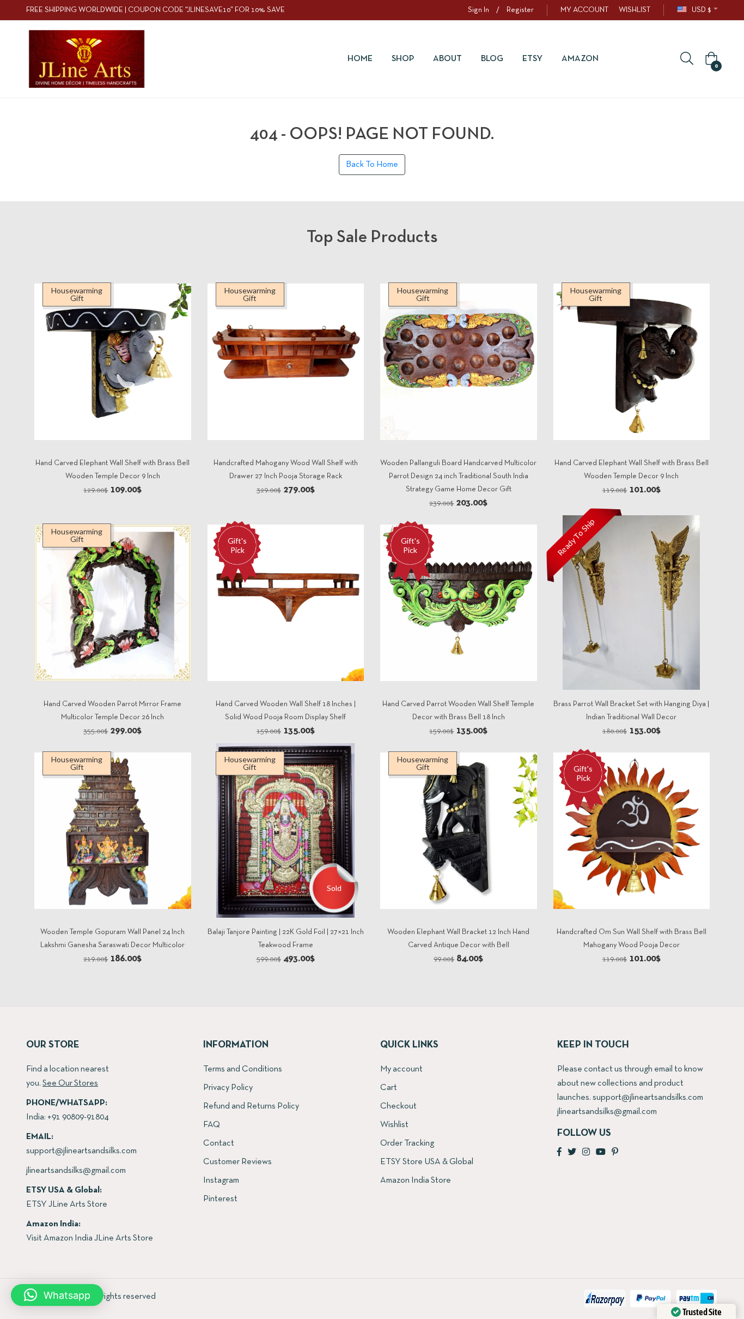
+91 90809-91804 (77, 1117)
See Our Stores (70, 1083)
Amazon (580, 59)
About (447, 59)
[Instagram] (586, 1153)
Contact (218, 1143)
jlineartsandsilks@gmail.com (76, 1171)
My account (401, 1069)
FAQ (211, 1125)
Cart (388, 1088)
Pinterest (220, 1199)
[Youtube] (601, 1153)
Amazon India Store (415, 1180)
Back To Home (372, 164)
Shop (403, 59)
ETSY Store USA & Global (426, 1162)
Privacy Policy (228, 1088)
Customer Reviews (237, 1162)
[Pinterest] (615, 1153)
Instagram (221, 1180)
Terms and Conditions (242, 1069)
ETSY (532, 59)
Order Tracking (407, 1143)
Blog (492, 59)
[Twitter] (572, 1153)
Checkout (398, 1106)
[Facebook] (559, 1153)
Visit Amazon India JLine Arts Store (89, 1238)
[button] (710, 59)
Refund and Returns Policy (251, 1106)
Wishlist (394, 1125)
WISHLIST (634, 10)
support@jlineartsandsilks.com (81, 1151)
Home (360, 59)
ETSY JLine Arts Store (66, 1204)
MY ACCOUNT (584, 10)
